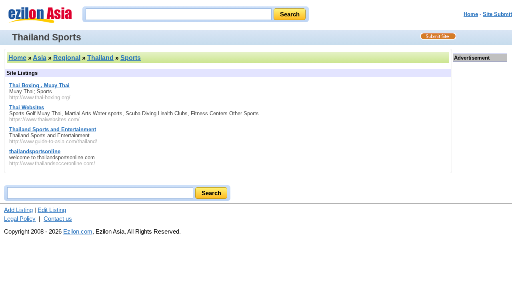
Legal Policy (20, 218)
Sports (130, 57)
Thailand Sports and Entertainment (52, 129)
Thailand (100, 57)
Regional (66, 57)
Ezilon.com (77, 231)
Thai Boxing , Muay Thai (39, 85)
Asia (39, 57)
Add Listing (18, 209)
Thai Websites (26, 107)
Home (471, 14)
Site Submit (497, 14)
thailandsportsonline (34, 151)
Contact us (58, 218)
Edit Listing (52, 209)
